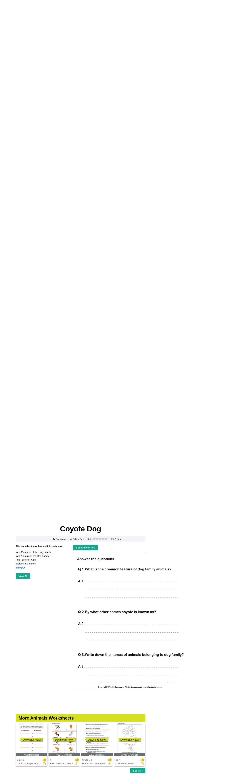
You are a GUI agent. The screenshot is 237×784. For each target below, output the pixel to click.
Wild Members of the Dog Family (33, 552)
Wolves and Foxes (26, 563)
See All (137, 770)
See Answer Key (85, 547)
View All (23, 576)
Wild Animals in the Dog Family (32, 556)
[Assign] (44, 763)
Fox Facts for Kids (26, 559)
